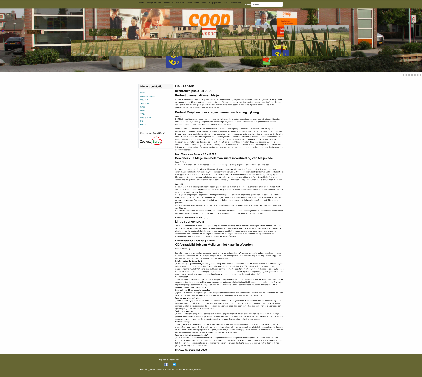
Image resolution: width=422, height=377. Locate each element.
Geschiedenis (235, 3)
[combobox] (267, 4)
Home (141, 3)
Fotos (189, 3)
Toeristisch (179, 3)
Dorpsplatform (215, 3)
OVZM (203, 3)
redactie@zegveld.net (192, 369)
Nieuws (167, 3)
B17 (225, 3)
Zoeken (248, 4)
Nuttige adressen (154, 3)
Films (196, 3)
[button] (415, 40)
